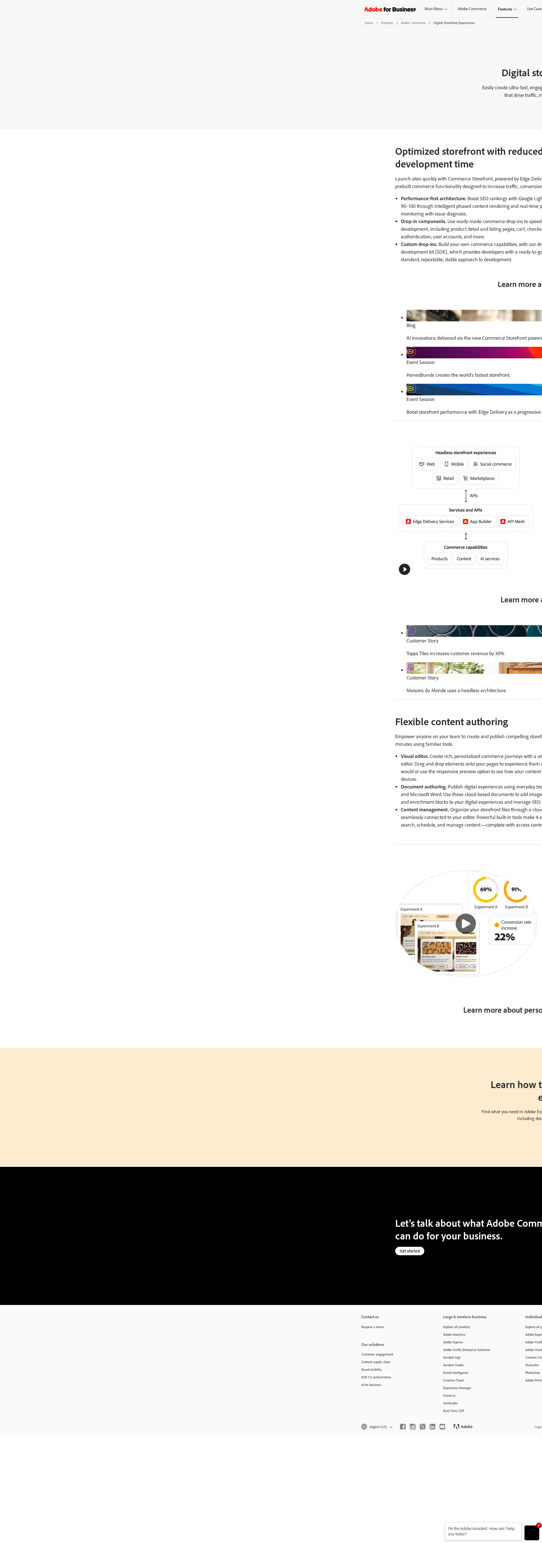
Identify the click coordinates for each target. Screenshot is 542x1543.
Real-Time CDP (453, 1411)
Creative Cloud (453, 1380)
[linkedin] (432, 1426)
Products (387, 23)
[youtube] (442, 1426)
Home (369, 23)
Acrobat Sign (452, 1357)
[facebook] (403, 1426)
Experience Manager (457, 1388)
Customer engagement (377, 1354)
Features (505, 8)
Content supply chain (375, 1362)
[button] (404, 569)
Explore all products (456, 1327)
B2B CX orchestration (376, 1377)
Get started (410, 1251)
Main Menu (434, 8)
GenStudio (450, 1403)
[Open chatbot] (531, 1532)
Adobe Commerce (472, 8)
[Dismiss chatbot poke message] (441, 1525)
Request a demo (372, 1327)
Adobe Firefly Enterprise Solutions (466, 1350)
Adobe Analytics (454, 1334)
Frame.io (449, 1395)
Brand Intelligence (455, 1372)
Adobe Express (453, 1342)
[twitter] (422, 1426)
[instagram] (413, 1426)
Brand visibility (371, 1369)
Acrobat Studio (453, 1365)
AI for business (371, 1385)
